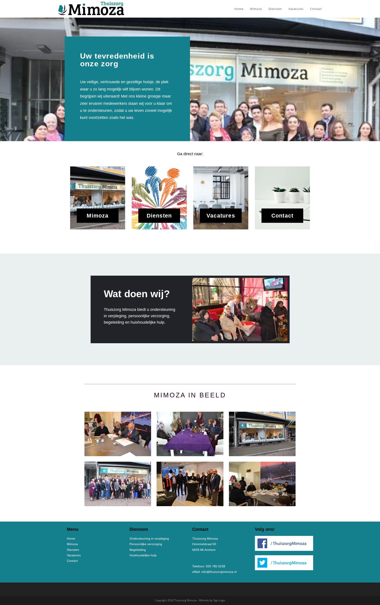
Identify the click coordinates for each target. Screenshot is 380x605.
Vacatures (220, 215)
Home (71, 538)
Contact (282, 215)
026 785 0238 (215, 566)
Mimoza (97, 215)
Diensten (159, 215)
